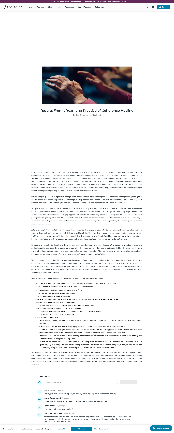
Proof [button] (58, 7)
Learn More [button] (62, 429)
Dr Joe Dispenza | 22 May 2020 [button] (87, 115)
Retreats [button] (40, 7)
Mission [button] (30, 7)
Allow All (81, 429)
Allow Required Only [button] (102, 429)
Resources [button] (69, 7)
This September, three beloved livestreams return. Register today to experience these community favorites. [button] (87, 1)
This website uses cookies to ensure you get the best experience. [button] (29, 429)
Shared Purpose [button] (84, 7)
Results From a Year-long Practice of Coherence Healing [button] (87, 110)
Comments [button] (44, 376)
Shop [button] (50, 7)
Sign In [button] (165, 7)
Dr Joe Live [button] (99, 7)
